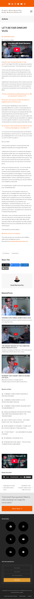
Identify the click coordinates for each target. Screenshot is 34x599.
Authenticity (15, 253)
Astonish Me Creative (17, 592)
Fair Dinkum (6, 253)
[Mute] (25, 477)
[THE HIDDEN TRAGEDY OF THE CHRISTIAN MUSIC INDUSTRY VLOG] (16, 334)
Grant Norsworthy (17, 285)
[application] (17, 477)
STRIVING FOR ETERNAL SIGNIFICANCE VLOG (16, 318)
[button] (31, 11)
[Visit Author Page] (17, 278)
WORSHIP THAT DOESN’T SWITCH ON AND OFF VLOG (24, 488)
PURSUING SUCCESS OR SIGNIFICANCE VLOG (8, 488)
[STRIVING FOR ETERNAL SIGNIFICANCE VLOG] (16, 306)
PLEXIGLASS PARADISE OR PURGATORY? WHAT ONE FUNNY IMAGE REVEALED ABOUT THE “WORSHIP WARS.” (16, 414)
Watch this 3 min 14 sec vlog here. (11, 233)
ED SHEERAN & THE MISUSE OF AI (13, 438)
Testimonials (22, 596)
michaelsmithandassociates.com (19, 241)
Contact (30, 596)
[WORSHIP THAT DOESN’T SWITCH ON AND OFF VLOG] (16, 364)
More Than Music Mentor (10, 596)
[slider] (28, 477)
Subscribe (17, 580)
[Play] (4, 477)
